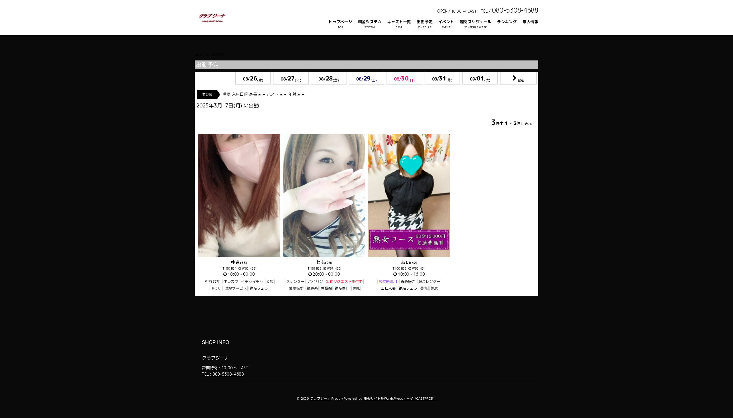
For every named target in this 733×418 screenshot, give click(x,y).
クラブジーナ (320, 398)
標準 (226, 94)
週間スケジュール (475, 21)
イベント (446, 21)
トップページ (340, 21)
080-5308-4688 (228, 374)
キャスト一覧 (399, 21)
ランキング (507, 21)
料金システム (370, 21)
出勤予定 (424, 21)
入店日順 (240, 94)
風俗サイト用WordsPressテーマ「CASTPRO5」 (400, 398)
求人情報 (530, 21)
